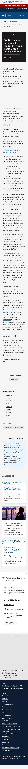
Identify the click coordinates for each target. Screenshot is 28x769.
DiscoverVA (5, 699)
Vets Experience (18, 427)
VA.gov (4, 693)
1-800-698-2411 (7, 677)
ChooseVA (5, 696)
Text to (9, 604)
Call (14, 600)
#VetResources (8, 427)
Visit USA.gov (14, 758)
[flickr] (21, 668)
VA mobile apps (6, 715)
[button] (14, 5)
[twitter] (5, 668)
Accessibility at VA (7, 718)
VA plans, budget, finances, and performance (11, 730)
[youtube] (2, 668)
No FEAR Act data (7, 721)
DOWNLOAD (6, 125)
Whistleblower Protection (9, 724)
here (11, 355)
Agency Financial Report (9, 734)
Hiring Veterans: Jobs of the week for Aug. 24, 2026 (13, 524)
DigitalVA (4, 701)
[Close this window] (26, 573)
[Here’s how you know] (14, 2)
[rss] (8, 668)
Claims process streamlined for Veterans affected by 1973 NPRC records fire (13, 550)
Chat (15, 609)
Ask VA (6, 453)
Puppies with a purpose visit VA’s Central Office (12, 489)
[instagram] (14, 668)
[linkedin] (18, 668)
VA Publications (6, 710)
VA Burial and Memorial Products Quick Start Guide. (12, 312)
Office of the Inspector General (11, 727)
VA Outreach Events (7, 704)
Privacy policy (6, 737)
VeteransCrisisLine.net (10, 624)
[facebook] (11, 668)
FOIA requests (6, 739)
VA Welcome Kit (14, 379)
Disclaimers (5, 742)
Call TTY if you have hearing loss (14, 616)
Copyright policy (6, 751)
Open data (5, 745)
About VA (4, 713)
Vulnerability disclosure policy (10, 748)
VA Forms (4, 707)
